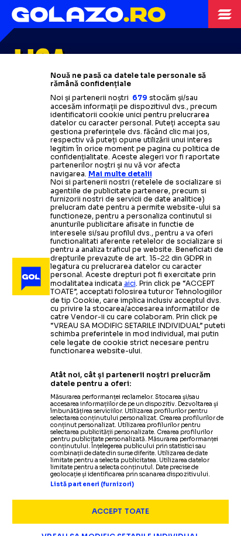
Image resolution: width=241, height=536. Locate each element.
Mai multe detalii (120, 173)
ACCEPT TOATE (120, 511)
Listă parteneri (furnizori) (92, 484)
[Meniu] (224, 14)
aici (130, 283)
